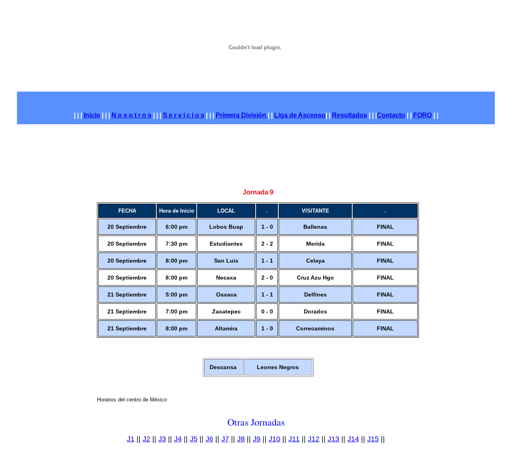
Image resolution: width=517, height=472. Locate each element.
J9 (257, 439)
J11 (294, 439)
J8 (241, 439)
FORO (422, 115)
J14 (353, 439)
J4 (178, 439)
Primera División (241, 115)
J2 (146, 439)
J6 (209, 439)
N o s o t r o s (131, 115)
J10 (274, 439)
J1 (131, 439)
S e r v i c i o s (183, 115)
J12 (313, 439)
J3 (162, 439)
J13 (333, 439)
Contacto (391, 115)
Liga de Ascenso (300, 115)
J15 (373, 439)
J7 (225, 439)
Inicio (92, 115)
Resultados (349, 115)
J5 (194, 439)
